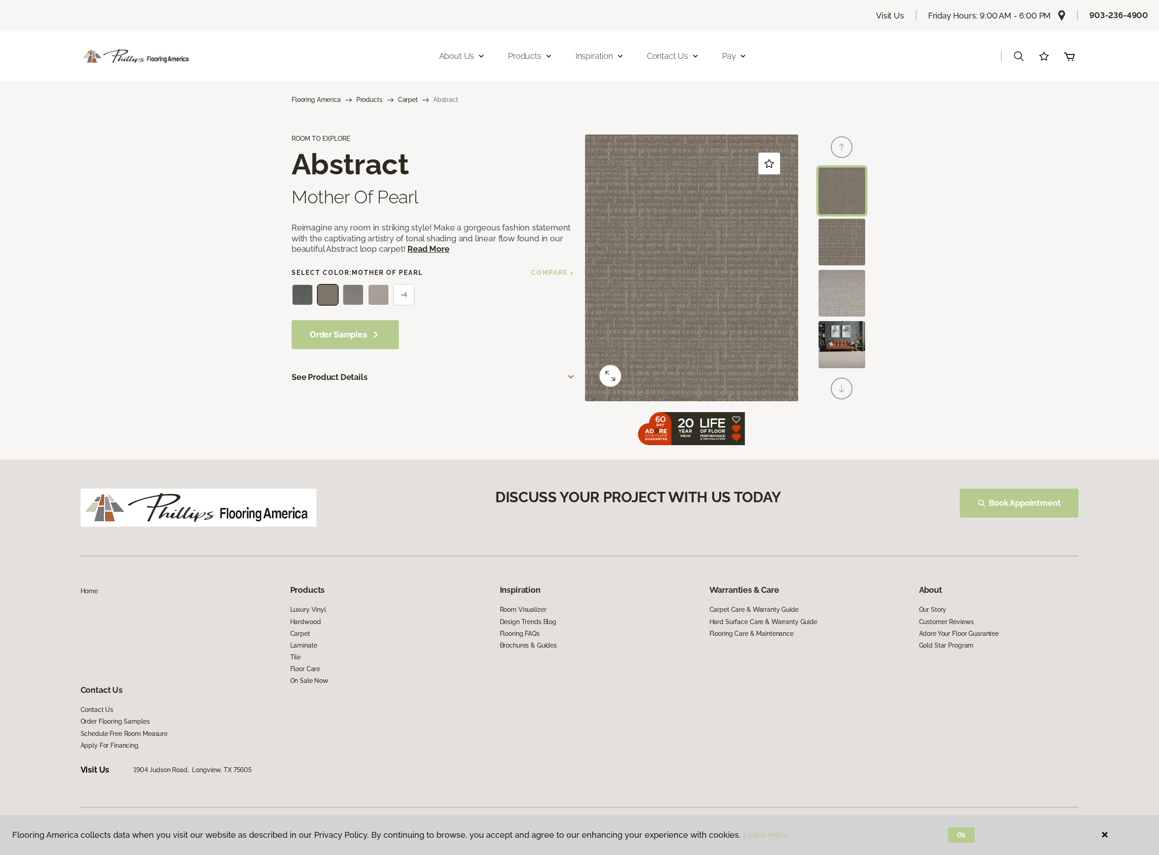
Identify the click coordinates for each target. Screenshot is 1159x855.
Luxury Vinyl (308, 609)
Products (369, 99)
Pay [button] (729, 56)
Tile (295, 657)
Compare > (552, 272)
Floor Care (305, 668)
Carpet (408, 99)
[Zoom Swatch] (610, 376)
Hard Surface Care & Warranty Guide (763, 621)
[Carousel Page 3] (841, 293)
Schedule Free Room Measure (124, 733)
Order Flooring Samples (115, 721)
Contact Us (97, 709)
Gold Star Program (946, 645)
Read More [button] (428, 249)
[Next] (841, 388)
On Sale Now (309, 680)
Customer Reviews (946, 621)
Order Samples (338, 334)
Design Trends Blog (528, 621)
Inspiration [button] (594, 56)
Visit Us (890, 15)
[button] (1019, 56)
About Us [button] (456, 56)
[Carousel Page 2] (841, 242)
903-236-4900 (1118, 15)
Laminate (303, 645)
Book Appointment (1024, 503)
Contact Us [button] (667, 56)
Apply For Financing (110, 745)
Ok (961, 835)
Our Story (933, 609)
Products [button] (524, 56)
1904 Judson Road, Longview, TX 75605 (193, 769)
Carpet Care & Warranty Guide (754, 609)
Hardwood (305, 621)
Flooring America (316, 99)
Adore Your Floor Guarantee (959, 633)
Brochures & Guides (528, 645)
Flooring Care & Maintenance (751, 633)
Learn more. (766, 835)
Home (89, 591)
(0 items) (1069, 56)
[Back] (841, 147)
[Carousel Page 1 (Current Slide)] (841, 190)
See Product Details (330, 377)
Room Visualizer (523, 609)
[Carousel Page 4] (841, 344)
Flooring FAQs (520, 633)
